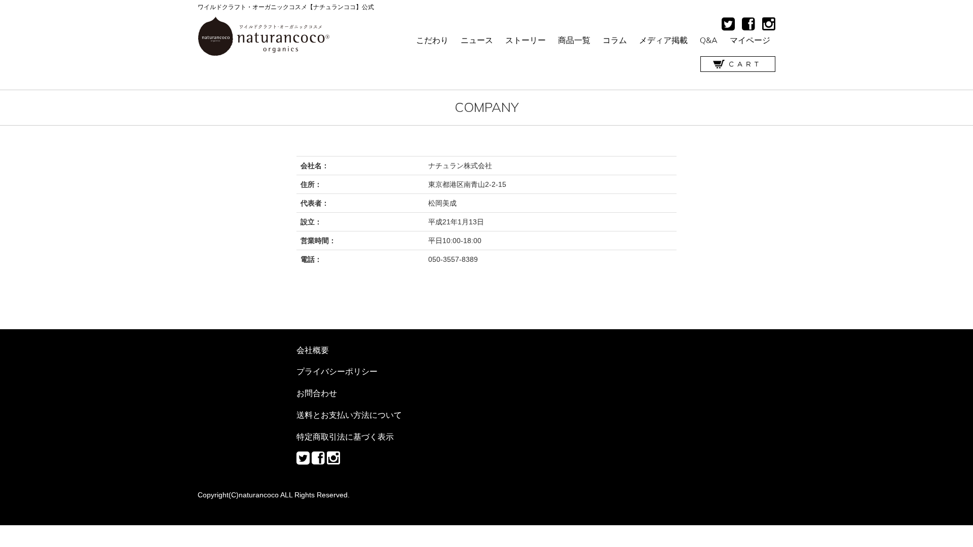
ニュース (477, 40)
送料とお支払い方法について (349, 415)
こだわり (432, 40)
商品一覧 (574, 40)
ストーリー (525, 40)
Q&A (709, 40)
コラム (615, 40)
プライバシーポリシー (337, 371)
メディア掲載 (663, 40)
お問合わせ (316, 393)
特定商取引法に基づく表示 (345, 437)
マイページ (750, 40)
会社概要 (312, 350)
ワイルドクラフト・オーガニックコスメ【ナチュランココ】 (264, 36)
